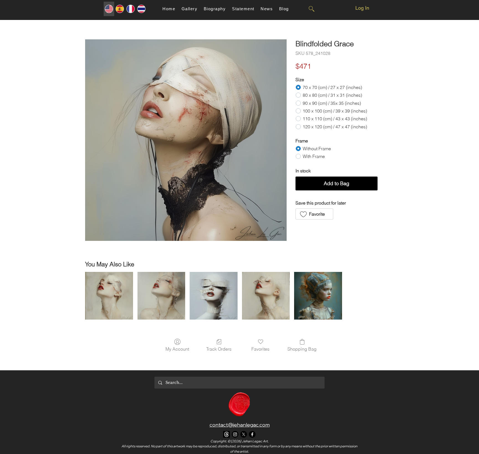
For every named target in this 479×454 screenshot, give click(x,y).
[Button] (311, 8)
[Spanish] (119, 9)
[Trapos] (226, 434)
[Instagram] (235, 434)
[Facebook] (252, 434)
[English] (109, 9)
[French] (130, 9)
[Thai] (141, 9)
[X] (243, 434)
